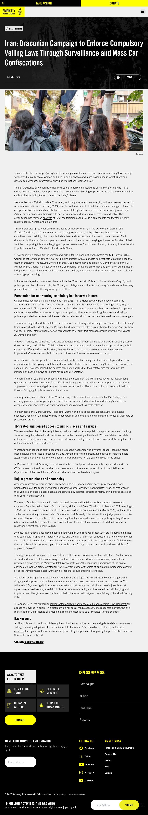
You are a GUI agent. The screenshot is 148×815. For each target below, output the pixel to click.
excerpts (47, 217)
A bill (17, 623)
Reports (84, 719)
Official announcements (27, 300)
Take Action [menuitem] (44, 3)
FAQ (107, 766)
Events (108, 760)
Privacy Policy (59, 794)
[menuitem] (3, 3)
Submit (29, 762)
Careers (108, 772)
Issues (83, 696)
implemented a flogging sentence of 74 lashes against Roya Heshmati (88, 603)
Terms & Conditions (76, 794)
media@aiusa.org (34, 641)
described (71, 360)
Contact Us (110, 754)
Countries (85, 708)
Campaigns (86, 684)
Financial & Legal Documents (119, 747)
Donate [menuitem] (125, 4)
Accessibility (45, 794)
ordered (115, 300)
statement (19, 506)
